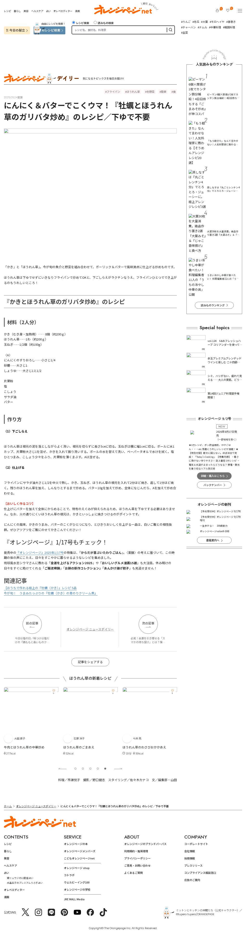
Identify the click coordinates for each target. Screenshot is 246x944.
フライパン (113, 91)
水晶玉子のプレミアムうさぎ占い (25, 882)
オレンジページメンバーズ (79, 851)
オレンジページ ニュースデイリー (90, 629)
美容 (26, 11)
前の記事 (32, 623)
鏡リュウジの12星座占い (20, 878)
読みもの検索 (105, 23)
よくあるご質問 (133, 873)
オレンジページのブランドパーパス (145, 844)
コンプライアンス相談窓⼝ (200, 873)
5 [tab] (105, 769)
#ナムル (202, 27)
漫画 (77, 11)
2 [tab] (83, 769)
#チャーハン (188, 27)
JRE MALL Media (74, 899)
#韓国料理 (229, 27)
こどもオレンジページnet (79, 858)
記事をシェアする (90, 662)
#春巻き (231, 22)
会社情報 (189, 851)
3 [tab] (90, 769)
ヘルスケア (37, 11)
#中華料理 (215, 27)
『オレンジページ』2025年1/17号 (40, 552)
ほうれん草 (133, 91)
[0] (217, 10)
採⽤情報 (189, 858)
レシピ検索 (82, 23)
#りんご (186, 22)
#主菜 (184, 32)
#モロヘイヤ (217, 22)
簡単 (163, 91)
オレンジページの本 (76, 844)
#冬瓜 (195, 22)
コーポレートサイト (196, 844)
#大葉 (204, 22)
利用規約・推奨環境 (136, 851)
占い (48, 11)
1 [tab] (75, 769)
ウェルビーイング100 (76, 882)
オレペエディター (62, 11)
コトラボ (69, 875)
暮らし (17, 11)
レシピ (7, 11)
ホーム (8, 806)
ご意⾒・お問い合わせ (137, 865)
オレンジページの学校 (77, 889)
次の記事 (148, 623)
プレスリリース (193, 865)
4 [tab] (98, 769)
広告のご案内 (192, 880)
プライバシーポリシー (137, 858)
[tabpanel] (31, 723)
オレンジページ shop (77, 868)
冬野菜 (150, 91)
